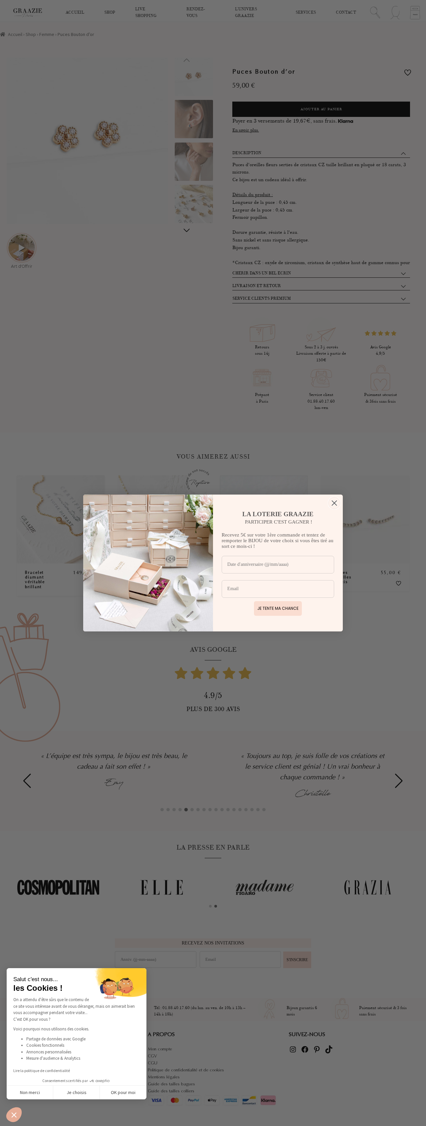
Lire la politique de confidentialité (41, 1070)
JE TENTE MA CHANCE (278, 608)
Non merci (30, 1092)
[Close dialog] (334, 503)
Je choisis (77, 1092)
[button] (14, 1115)
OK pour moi (123, 1092)
